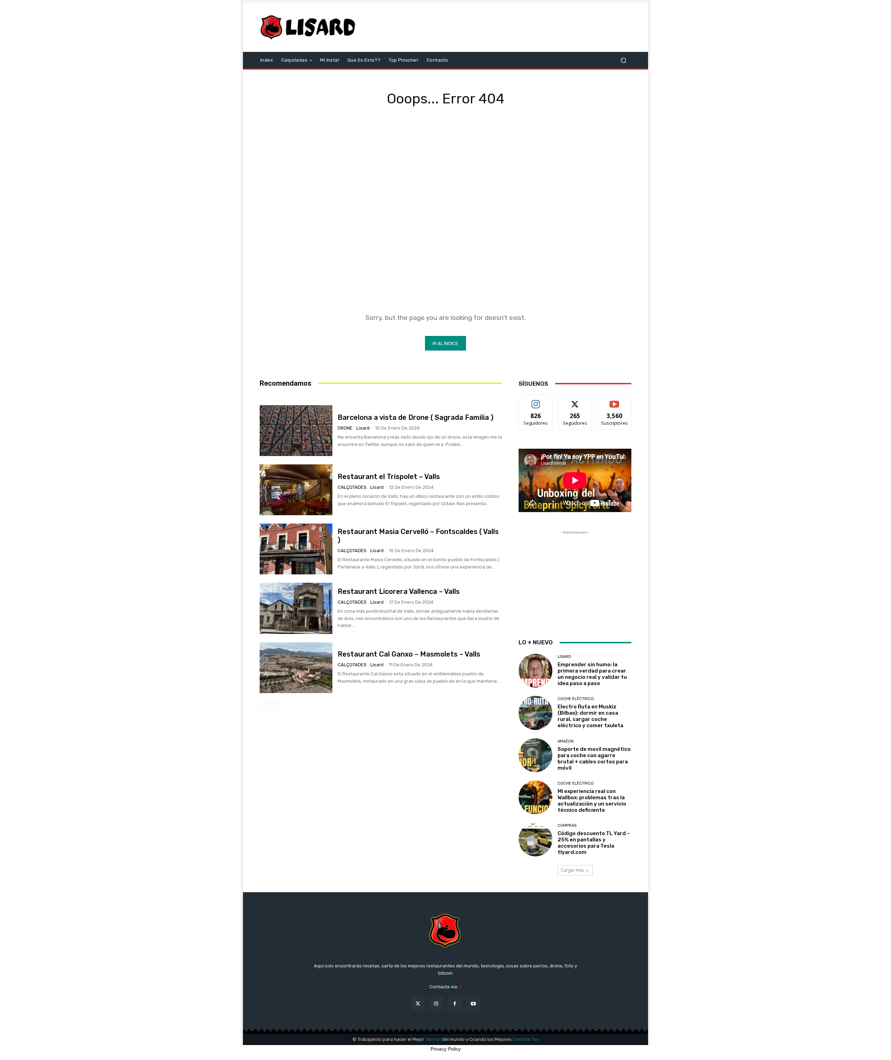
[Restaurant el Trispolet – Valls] (296, 489)
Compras (567, 825)
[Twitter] (418, 1004)
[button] (623, 60)
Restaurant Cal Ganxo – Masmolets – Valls (409, 654)
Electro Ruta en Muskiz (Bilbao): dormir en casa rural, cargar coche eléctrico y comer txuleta (590, 716)
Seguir (535, 400)
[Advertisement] (503, 27)
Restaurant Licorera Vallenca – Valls (399, 591)
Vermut (433, 1039)
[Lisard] (310, 27)
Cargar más (572, 870)
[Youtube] (473, 1004)
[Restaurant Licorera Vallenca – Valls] (296, 608)
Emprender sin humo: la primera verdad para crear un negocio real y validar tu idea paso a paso (592, 673)
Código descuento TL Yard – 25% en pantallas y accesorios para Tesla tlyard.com (594, 842)
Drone (345, 428)
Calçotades (352, 487)
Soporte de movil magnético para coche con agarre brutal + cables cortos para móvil (594, 758)
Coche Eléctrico (576, 699)
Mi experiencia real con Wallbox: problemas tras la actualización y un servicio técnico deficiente (592, 800)
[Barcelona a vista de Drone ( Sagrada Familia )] (296, 430)
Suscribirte (614, 400)
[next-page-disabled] (275, 706)
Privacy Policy (446, 1049)
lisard (363, 428)
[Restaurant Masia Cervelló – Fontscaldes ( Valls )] (296, 549)
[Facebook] (455, 1004)
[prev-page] (264, 706)
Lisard (564, 657)
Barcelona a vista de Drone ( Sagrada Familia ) (416, 417)
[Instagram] (436, 1004)
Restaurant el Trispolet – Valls (389, 476)
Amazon (566, 741)
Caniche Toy (526, 1039)
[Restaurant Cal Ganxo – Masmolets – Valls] (296, 667)
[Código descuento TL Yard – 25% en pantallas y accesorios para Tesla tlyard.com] (535, 839)
